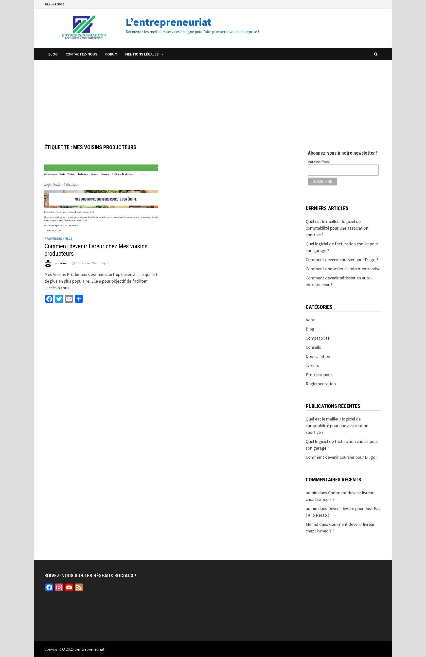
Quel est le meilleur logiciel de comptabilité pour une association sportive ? (337, 228)
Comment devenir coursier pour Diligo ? (342, 259)
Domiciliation (318, 356)
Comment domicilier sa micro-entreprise (343, 269)
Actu (310, 320)
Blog (53, 54)
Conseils (313, 347)
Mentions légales (142, 54)
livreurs (312, 365)
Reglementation (321, 383)
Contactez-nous (81, 54)
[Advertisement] (213, 97)
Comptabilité (318, 338)
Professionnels (58, 238)
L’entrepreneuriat (168, 22)
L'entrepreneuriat (89, 649)
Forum (111, 54)
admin (63, 263)
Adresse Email (319, 162)
